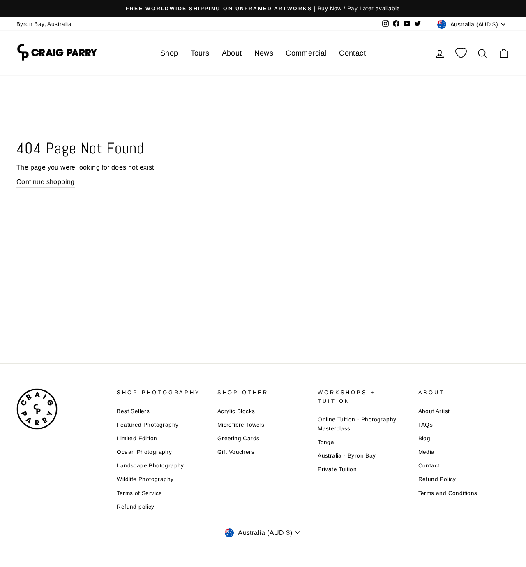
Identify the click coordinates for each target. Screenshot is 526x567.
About (232, 53)
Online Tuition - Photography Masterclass (357, 424)
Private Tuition (337, 469)
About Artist (434, 411)
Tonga (326, 442)
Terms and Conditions (448, 493)
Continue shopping (45, 181)
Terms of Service (139, 493)
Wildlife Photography (145, 479)
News (264, 53)
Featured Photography (147, 425)
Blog (424, 438)
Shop (169, 53)
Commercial (306, 53)
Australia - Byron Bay (347, 456)
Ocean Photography (144, 452)
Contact (352, 53)
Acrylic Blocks (236, 411)
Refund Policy (437, 479)
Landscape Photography (150, 465)
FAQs (425, 425)
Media (426, 452)
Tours (200, 53)
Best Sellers (133, 411)
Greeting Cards (238, 438)
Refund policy (135, 507)
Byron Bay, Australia (44, 24)
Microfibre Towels (241, 425)
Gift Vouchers (235, 452)
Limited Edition (137, 438)
